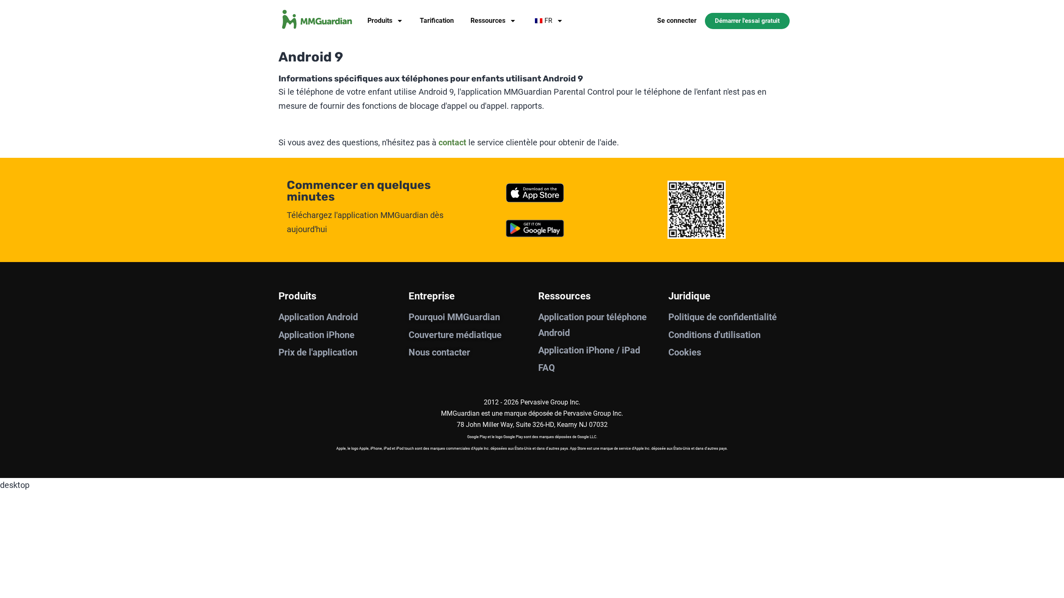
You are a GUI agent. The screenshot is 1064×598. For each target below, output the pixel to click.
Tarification (437, 21)
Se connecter (677, 21)
